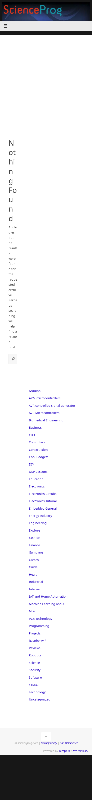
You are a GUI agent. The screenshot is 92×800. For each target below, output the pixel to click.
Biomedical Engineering (46, 420)
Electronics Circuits (42, 494)
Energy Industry (40, 516)
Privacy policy (49, 743)
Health (34, 574)
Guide (33, 567)
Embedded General (43, 508)
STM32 (34, 685)
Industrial (36, 582)
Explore (34, 530)
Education (36, 479)
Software (35, 677)
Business (35, 427)
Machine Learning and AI (47, 604)
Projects (35, 633)
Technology (37, 692)
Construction (38, 450)
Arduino (35, 391)
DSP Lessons (38, 472)
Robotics (35, 655)
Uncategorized (39, 699)
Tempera (64, 751)
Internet (35, 589)
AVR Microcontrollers (44, 413)
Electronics (37, 486)
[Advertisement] (46, 81)
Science (34, 663)
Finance (34, 545)
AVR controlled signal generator (52, 406)
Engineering (38, 523)
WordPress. (80, 751)
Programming (39, 626)
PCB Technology (40, 619)
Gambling (36, 552)
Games (34, 560)
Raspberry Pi (38, 641)
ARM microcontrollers (45, 398)
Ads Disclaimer (69, 743)
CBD (32, 435)
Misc (32, 611)
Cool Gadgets (38, 457)
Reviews (34, 648)
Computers (37, 442)
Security (34, 670)
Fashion (34, 538)
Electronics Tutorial (43, 501)
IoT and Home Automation (48, 596)
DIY (31, 464)
